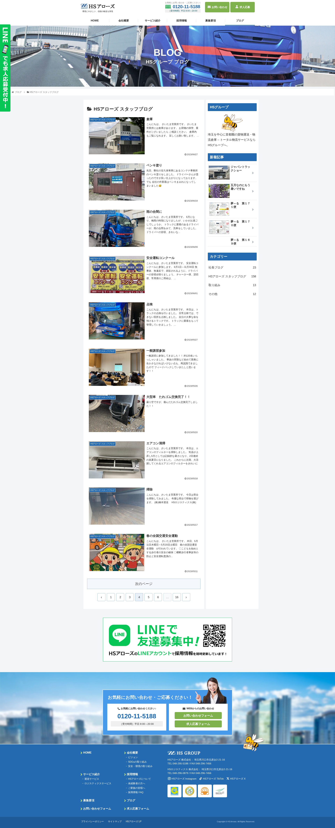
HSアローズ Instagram (184, 778)
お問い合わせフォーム (198, 715)
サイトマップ (115, 821)
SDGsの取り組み (137, 761)
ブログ (240, 20)
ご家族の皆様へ (136, 788)
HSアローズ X (237, 778)
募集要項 (210, 20)
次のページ (143, 584)
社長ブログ (232, 267)
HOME (95, 20)
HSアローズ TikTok (213, 778)
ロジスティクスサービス (97, 783)
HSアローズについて (139, 778)
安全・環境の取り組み (140, 766)
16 (176, 597)
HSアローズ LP (134, 821)
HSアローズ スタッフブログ (232, 276)
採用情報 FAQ (135, 792)
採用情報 (181, 20)
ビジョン (133, 757)
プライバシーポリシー (92, 821)
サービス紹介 (153, 20)
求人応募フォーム (198, 724)
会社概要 (123, 20)
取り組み (232, 285)
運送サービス (91, 778)
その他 (232, 294)
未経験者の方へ (136, 783)
